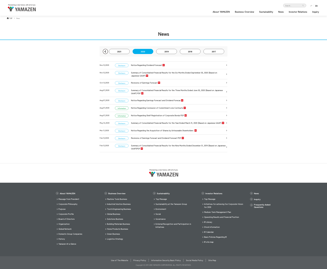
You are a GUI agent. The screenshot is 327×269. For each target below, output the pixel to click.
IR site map (209, 242)
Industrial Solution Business (119, 204)
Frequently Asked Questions (262, 205)
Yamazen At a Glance (67, 243)
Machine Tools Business (117, 199)
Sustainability (266, 11)
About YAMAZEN (221, 11)
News (281, 11)
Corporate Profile (66, 214)
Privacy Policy (139, 260)
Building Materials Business (118, 224)
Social (158, 214)
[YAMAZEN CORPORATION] (21, 10)
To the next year (105, 51)
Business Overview (244, 11)
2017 (214, 51)
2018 (190, 51)
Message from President (69, 199)
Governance (161, 219)
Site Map (212, 260)
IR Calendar (209, 232)
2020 (143, 51)
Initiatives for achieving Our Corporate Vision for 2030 (223, 205)
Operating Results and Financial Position (221, 217)
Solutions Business (115, 219)
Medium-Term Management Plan (217, 212)
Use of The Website (119, 260)
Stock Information (212, 227)
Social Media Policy (194, 260)
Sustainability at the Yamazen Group (171, 204)
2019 (167, 51)
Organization (64, 224)
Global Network (65, 229)
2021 (119, 51)
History (62, 238)
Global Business (113, 214)
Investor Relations (298, 11)
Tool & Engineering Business (119, 209)
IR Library (208, 222)
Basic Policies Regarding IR (215, 237)
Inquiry (315, 11)
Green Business (113, 233)
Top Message (161, 199)
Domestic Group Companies (70, 233)
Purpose (62, 209)
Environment (161, 209)
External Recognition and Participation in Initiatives (173, 225)
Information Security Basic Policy (166, 260)
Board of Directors (67, 219)
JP (311, 5)
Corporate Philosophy (68, 204)
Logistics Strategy (115, 238)
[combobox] (294, 5)
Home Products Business (117, 229)
